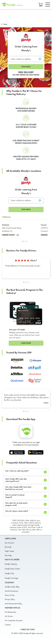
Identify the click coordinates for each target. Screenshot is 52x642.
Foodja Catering (11, 564)
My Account (9, 543)
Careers (8, 624)
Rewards (8, 547)
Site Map (8, 555)
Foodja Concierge (11, 578)
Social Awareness (11, 591)
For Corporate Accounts (13, 620)
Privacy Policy (10, 599)
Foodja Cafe (9, 573)
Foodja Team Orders (12, 569)
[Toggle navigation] (47, 4)
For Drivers (9, 616)
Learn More (26, 343)
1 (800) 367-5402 (27, 629)
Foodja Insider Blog (12, 587)
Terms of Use (10, 595)
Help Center (9, 551)
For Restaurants (10, 612)
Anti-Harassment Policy (13, 603)
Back (5, 24)
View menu (26, 67)
